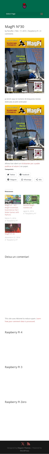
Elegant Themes (24, 448)
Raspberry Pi (33, 31)
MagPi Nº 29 (10, 234)
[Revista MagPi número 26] (31, 199)
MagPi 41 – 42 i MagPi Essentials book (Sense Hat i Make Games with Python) (12, 210)
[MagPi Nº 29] (13, 228)
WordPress (24, 451)
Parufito (10, 31)
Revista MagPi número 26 (28, 206)
